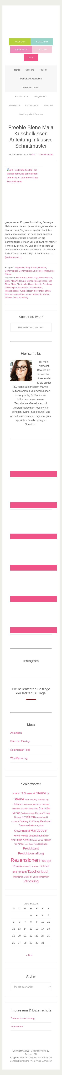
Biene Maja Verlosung (15, 281)
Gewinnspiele (11, 271)
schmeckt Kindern (30, 866)
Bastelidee (16, 809)
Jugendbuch (36, 835)
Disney (17, 817)
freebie (38, 284)
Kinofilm (27, 839)
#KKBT (17, 793)
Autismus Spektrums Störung (36, 804)
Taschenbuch (38, 871)
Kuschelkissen (12, 291)
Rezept (45, 860)
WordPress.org (18, 758)
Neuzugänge (41, 843)
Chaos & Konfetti (31, 22)
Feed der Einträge (20, 741)
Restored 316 (31, 1054)
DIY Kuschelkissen (25, 284)
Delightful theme (38, 1051)
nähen (29, 294)
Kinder (46, 836)
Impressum (17, 1026)
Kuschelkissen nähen (15, 294)
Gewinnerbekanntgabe (31, 825)
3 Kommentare (46, 154)
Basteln (24, 809)
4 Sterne (39, 793)
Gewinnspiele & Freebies (31, 271)
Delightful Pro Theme (38, 1057)
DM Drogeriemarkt (39, 817)
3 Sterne (26, 793)
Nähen (8, 274)
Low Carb (29, 844)
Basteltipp (33, 809)
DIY (24, 817)
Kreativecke (49, 271)
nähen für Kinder (41, 294)
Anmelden (16, 732)
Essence (15, 821)
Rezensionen (25, 860)
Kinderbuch (16, 840)
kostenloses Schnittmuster (30, 287)
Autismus (18, 804)
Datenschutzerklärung (23, 1018)
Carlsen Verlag (42, 813)
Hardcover (39, 830)
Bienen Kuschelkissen (37, 281)
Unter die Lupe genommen (36, 877)
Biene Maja (21, 277)
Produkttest (31, 848)
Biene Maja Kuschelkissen (40, 277)
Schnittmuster (11, 297)
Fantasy (24, 821)
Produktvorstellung (31, 853)
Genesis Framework (19, 1061)
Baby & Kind (31, 267)
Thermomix (18, 877)
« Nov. (29, 955)
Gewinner (45, 821)
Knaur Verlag (37, 840)
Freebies (42, 267)
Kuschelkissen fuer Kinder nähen (35, 291)
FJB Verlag (34, 821)
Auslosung (43, 799)
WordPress (35, 1061)
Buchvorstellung (27, 813)
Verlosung (23, 297)
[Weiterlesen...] (13, 257)
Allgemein (19, 267)
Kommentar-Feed (20, 749)
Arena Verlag (31, 799)
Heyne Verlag (20, 835)
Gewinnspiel (11, 287)
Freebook (47, 284)
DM (28, 817)
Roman (17, 866)
